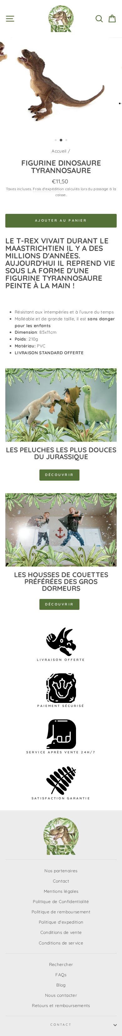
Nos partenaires (60, 870)
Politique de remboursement (61, 911)
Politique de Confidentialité (61, 901)
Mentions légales (61, 891)
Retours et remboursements (61, 1005)
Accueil (59, 150)
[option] (61, 85)
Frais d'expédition (48, 188)
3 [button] (67, 140)
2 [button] (61, 140)
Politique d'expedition (61, 922)
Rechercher (61, 964)
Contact (61, 880)
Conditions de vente (61, 932)
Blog (60, 984)
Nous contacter (61, 995)
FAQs (60, 974)
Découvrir (59, 475)
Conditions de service (61, 942)
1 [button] (56, 140)
